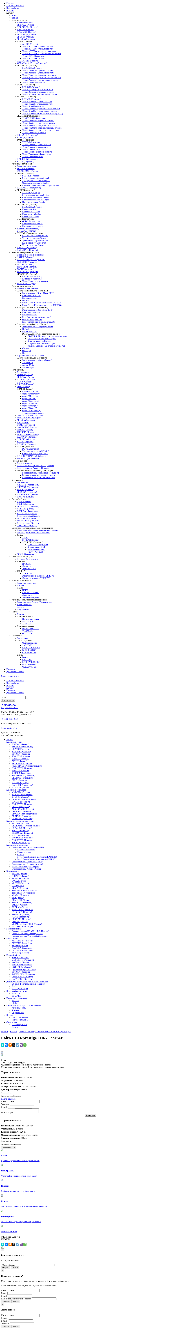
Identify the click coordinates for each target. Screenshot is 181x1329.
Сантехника (22, 638)
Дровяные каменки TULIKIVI (36, 578)
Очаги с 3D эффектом (32, 319)
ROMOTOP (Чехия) (31, 87)
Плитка (20, 614)
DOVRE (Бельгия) (30, 449)
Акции (15, 18)
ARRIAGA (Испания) (27, 247)
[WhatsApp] (25, 1045)
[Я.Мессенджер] (2, 1045)
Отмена (15, 1268)
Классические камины (32, 224)
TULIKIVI (27, 573)
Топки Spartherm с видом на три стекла (40, 125)
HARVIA (26, 564)
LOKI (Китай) (23, 386)
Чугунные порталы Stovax (34, 238)
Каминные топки (25, 22)
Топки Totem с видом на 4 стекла (37, 152)
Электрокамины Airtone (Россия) (37, 360)
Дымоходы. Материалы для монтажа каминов (37, 530)
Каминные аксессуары (27, 583)
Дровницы (27, 595)
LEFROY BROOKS (31, 648)
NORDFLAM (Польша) (27, 27)
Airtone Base (27, 362)
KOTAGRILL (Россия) (27, 513)
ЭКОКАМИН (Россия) (27, 61)
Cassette (25, 348)
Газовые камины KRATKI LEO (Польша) (35, 465)
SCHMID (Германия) (31, 99)
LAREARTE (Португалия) (29, 188)
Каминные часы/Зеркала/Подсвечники (34, 602)
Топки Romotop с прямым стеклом (37, 89)
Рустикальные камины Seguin (35, 195)
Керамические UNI (36, 547)
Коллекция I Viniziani (31, 214)
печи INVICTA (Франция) (29, 418)
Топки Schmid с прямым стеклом (37, 101)
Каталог (15, 15)
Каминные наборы (30, 592)
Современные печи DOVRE (35, 453)
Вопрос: (4, 1318)
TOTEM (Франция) (31, 142)
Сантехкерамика (29, 643)
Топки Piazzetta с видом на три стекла (39, 75)
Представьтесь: (8, 1101)
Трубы (25, 537)
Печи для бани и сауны (27, 559)
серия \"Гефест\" (29, 408)
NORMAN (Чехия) (25, 509)
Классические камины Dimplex (42, 339)
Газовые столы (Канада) (28, 523)
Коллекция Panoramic (31, 279)
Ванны (25, 657)
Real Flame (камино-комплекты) (36, 317)
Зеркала (20, 607)
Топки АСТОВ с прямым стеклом (37, 46)
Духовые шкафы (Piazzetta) (29, 516)
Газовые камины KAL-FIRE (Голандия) (53, 1031)
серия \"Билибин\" (30, 403)
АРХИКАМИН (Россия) (28, 228)
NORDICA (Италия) (26, 439)
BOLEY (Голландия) (26, 283)
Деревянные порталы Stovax (35, 240)
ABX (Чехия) (23, 422)
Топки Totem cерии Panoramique (36, 154)
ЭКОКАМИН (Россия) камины (31, 259)
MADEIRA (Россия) (26, 168)
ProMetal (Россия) (25, 374)
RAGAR (21, 585)
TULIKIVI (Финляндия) (28, 458)
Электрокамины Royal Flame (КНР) (38, 293)
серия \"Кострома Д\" (31, 410)
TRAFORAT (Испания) (27, 267)
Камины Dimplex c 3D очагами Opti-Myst (46, 346)
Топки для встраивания (32, 413)
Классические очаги (31, 295)
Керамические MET (36, 549)
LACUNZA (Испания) (27, 437)
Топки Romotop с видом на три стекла (39, 94)
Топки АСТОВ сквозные (33, 56)
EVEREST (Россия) (26, 379)
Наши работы (12, 8)
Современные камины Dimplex (42, 343)
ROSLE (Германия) (25, 504)
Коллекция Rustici (30, 209)
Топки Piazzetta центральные (35, 281)
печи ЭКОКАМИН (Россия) (30, 415)
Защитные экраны (30, 597)
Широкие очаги (29, 298)
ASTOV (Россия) (30, 44)
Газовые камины (24, 463)
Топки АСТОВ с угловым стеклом (37, 49)
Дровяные (26, 566)
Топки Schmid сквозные (33, 106)
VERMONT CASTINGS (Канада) (32, 456)
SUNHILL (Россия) (30, 176)
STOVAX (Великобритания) (35, 235)
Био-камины (22, 482)
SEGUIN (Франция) (26, 37)
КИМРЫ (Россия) (30, 391)
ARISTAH (27, 624)
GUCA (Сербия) (24, 382)
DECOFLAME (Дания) (27, 494)
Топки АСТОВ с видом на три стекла (39, 51)
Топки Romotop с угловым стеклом (38, 92)
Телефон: (5, 1104)
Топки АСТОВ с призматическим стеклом (41, 53)
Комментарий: (7, 1112)
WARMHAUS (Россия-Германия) (32, 63)
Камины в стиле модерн (33, 226)
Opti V (25, 353)
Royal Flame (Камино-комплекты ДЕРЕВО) (41, 305)
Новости (10, 10)
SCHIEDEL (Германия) (38, 545)
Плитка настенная (30, 619)
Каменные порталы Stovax (34, 243)
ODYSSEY (27, 633)
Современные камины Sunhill (35, 183)
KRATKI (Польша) (25, 29)
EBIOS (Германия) (25, 489)
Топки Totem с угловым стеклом (36, 147)
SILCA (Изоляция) (25, 554)
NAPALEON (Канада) (27, 525)
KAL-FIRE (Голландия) (27, 159)
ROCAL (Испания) (25, 264)
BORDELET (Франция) (27, 271)
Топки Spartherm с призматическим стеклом (42, 128)
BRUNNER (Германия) (27, 135)
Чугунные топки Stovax (33, 245)
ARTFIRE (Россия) (25, 257)
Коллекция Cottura (30, 216)
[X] (13, 1045)
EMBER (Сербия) (25, 430)
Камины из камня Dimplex (39, 341)
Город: (4, 1293)
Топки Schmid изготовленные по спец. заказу (42, 113)
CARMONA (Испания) (27, 250)
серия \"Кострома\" (30, 401)
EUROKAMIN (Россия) (27, 171)
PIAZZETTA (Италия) (32, 68)
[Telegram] (17, 1045)
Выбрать (5, 1268)
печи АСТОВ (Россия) (27, 427)
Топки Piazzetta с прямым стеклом (37, 70)
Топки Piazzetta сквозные (33, 82)
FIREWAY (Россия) (25, 25)
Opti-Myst (26, 350)
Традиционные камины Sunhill (36, 180)
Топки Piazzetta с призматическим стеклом (41, 77)
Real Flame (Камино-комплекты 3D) (38, 322)
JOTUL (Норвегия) (25, 161)
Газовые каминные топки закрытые (38, 477)
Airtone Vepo (28, 367)
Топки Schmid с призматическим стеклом (41, 109)
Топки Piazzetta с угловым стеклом (38, 73)
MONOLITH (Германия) (28, 506)
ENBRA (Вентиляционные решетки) (33, 533)
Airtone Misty (28, 365)
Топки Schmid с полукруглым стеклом (39, 111)
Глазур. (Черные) (35, 552)
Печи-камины (23, 372)
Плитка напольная (30, 628)
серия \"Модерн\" (30, 406)
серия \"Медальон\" (31, 394)
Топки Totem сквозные (32, 156)
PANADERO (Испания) (28, 434)
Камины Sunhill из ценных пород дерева (40, 185)
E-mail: (4, 1107)
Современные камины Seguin (35, 197)
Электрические (29, 568)
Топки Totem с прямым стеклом (36, 144)
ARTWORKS (28, 621)
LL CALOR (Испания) (27, 262)
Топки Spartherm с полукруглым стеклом (40, 130)
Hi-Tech (25, 300)
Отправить (6, 1302)
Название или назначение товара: (16, 1299)
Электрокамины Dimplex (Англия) (37, 327)
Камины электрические (27, 288)
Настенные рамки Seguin (33, 202)
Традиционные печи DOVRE (35, 451)
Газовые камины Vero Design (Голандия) (40, 473)
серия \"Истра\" (29, 398)
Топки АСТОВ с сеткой (33, 58)
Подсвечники (23, 609)
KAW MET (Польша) (26, 32)
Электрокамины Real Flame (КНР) (37, 310)
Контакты (10, 669)
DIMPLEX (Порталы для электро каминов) (47, 336)
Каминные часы (24, 604)
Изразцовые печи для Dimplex (30, 355)
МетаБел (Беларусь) (26, 39)
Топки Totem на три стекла (34, 149)
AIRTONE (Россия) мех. (28, 485)
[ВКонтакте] (6, 1045)
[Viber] (21, 1045)
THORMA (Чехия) (25, 432)
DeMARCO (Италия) (26, 231)
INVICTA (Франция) (26, 34)
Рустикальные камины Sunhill (35, 178)
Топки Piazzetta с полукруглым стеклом (40, 80)
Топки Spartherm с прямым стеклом (38, 121)
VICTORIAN (28, 631)
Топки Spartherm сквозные (34, 132)
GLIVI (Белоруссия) (31, 221)
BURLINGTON (29, 650)
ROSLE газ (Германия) (27, 511)
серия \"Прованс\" (30, 396)
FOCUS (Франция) (25, 269)
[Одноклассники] (10, 1045)
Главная (10, 3)
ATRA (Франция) (25, 137)
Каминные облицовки (27, 166)
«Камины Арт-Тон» (15, 6)
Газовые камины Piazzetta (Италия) (32, 468)
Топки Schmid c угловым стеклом (37, 104)
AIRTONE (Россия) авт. (27, 487)
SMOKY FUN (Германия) (28, 521)
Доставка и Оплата (15, 671)
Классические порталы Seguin (35, 200)
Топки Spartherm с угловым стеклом (38, 123)
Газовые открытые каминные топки (38, 475)
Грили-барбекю (24, 501)
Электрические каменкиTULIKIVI (38, 576)
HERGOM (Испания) (26, 444)
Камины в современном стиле (30, 255)
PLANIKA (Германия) (27, 492)
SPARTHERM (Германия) (33, 118)
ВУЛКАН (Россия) (30, 540)
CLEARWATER (29, 652)
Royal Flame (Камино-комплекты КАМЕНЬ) (42, 303)
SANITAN (27, 645)
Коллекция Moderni (31, 212)
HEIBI (25, 590)
